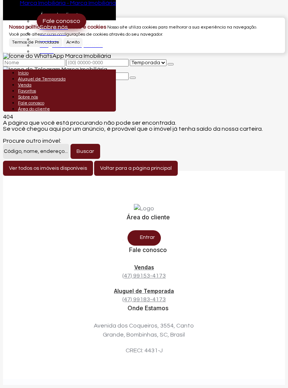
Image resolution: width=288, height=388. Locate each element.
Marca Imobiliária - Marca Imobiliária (68, 3)
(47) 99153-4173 (144, 271)
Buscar (85, 151)
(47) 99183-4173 (144, 295)
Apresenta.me (23, 382)
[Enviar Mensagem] (133, 78)
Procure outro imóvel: (32, 141)
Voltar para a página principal (136, 168)
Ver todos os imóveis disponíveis (48, 168)
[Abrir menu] (5, 63)
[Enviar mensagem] (171, 64)
